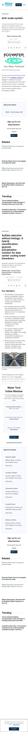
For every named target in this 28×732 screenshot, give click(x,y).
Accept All (14, 728)
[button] (3, 5)
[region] (14, 725)
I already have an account (14, 442)
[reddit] (16, 47)
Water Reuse (5, 14)
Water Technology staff (14, 36)
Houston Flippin (15, 270)
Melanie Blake (6, 270)
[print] (25, 47)
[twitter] (14, 47)
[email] (19, 47)
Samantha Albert (7, 272)
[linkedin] (11, 47)
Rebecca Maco (6, 274)
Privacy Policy (16, 724)
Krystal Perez (17, 272)
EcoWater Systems (16, 77)
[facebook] (8, 47)
